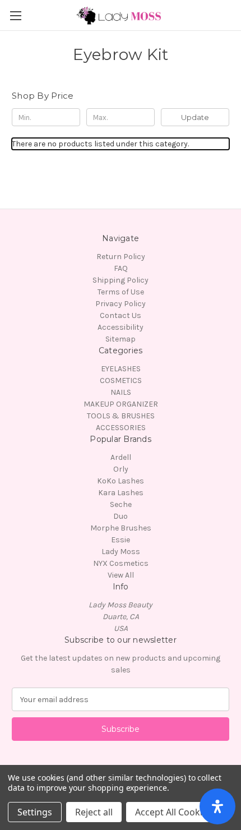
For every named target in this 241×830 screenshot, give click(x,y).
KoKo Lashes (120, 481)
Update (195, 117)
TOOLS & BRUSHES (121, 416)
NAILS (120, 392)
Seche (121, 504)
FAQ (121, 268)
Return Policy (120, 256)
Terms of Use (121, 292)
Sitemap (120, 339)
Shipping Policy (120, 280)
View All (121, 575)
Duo (120, 516)
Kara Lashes (120, 492)
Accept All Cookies (173, 812)
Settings (34, 812)
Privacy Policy (120, 303)
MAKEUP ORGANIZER (121, 404)
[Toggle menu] (15, 15)
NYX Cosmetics (121, 563)
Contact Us (120, 315)
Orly (120, 469)
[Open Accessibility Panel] (217, 806)
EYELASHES (121, 369)
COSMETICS (121, 380)
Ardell (120, 457)
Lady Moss (120, 551)
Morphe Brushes (120, 528)
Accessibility (120, 327)
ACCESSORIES (121, 427)
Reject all (94, 812)
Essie (120, 540)
